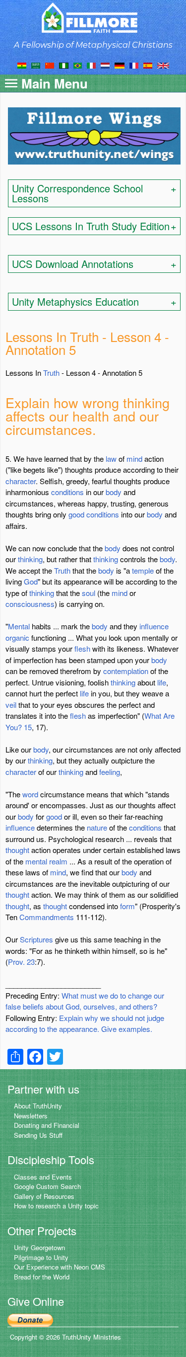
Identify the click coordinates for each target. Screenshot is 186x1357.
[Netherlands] (105, 65)
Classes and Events (43, 1177)
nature (97, 827)
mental (36, 861)
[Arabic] (35, 65)
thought (17, 850)
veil (10, 704)
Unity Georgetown (39, 1247)
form (127, 906)
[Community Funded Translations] (163, 65)
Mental (19, 626)
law (111, 458)
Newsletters (31, 1115)
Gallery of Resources (44, 1196)
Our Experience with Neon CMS (59, 1267)
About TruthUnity (38, 1105)
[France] (133, 65)
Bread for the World (41, 1276)
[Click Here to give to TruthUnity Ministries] (30, 1319)
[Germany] (119, 65)
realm (58, 861)
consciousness (30, 603)
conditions (67, 492)
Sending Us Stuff (38, 1135)
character (20, 481)
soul (88, 593)
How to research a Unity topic (56, 1205)
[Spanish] (147, 65)
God (31, 581)
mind (134, 458)
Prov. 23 (21, 961)
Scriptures (36, 939)
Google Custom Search (47, 1186)
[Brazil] (77, 65)
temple (143, 570)
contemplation (125, 671)
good (76, 514)
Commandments (46, 917)
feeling (109, 771)
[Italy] (91, 65)
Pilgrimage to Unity (41, 1257)
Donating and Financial (46, 1125)
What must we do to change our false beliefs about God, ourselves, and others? (84, 1001)
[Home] (93, 17)
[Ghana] (21, 65)
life (161, 682)
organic (17, 637)
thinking (30, 559)
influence (154, 626)
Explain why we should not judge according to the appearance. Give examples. (84, 1023)
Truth (51, 372)
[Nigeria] (63, 65)
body (114, 492)
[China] (49, 65)
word (30, 794)
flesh (82, 648)
